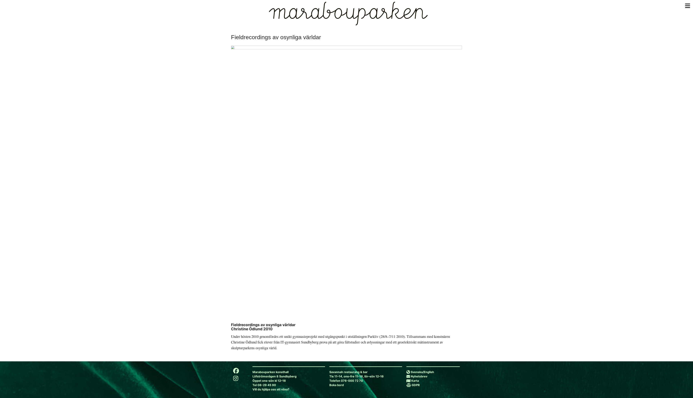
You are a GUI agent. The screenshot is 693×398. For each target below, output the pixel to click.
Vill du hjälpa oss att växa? (270, 389)
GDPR (416, 385)
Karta (415, 380)
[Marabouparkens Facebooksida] (236, 372)
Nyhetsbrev (419, 376)
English (429, 372)
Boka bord (336, 385)
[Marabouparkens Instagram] (235, 379)
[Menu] (687, 6)
